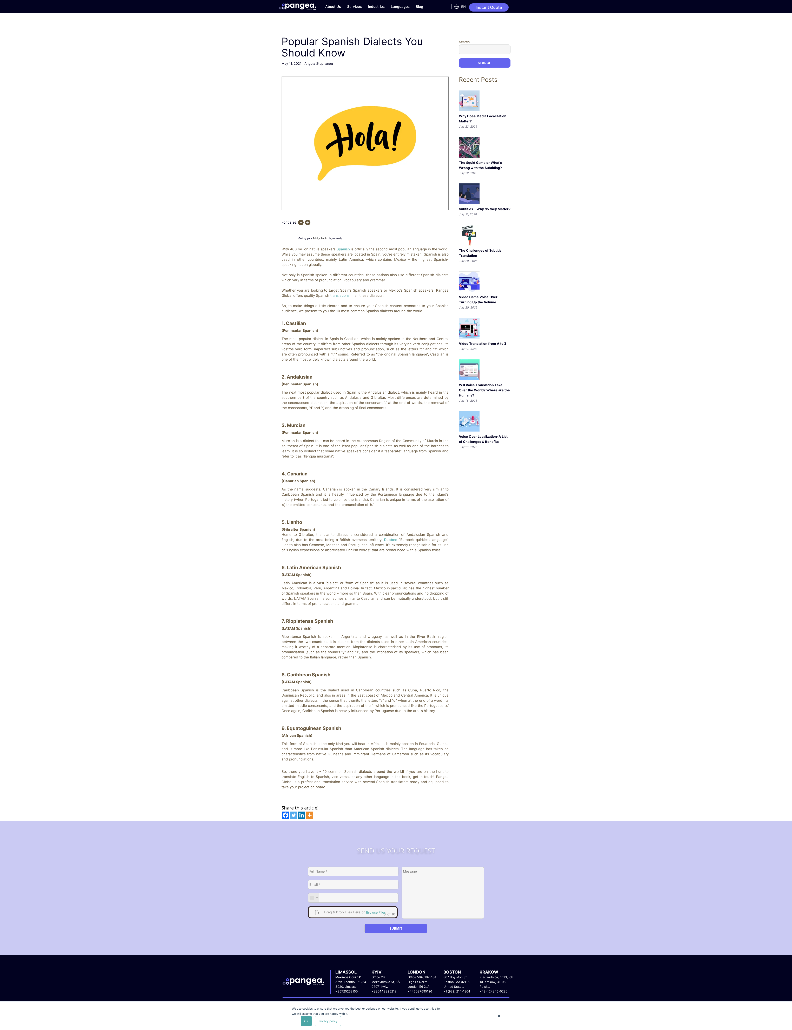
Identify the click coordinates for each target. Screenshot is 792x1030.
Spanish (343, 249)
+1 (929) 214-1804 (456, 991)
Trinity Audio (320, 238)
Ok (306, 1021)
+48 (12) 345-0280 (493, 991)
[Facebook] (285, 815)
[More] (309, 815)
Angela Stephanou (318, 63)
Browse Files (376, 912)
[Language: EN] (456, 6)
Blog (419, 7)
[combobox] (313, 897)
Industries (376, 7)
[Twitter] (293, 815)
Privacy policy (327, 1021)
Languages (400, 7)
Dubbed (390, 540)
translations (340, 295)
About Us (333, 7)
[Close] (499, 1016)
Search (464, 42)
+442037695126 (420, 991)
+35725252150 (346, 991)
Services (354, 7)
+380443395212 (383, 991)
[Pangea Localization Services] (297, 6)
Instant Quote (489, 7)
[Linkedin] (301, 815)
